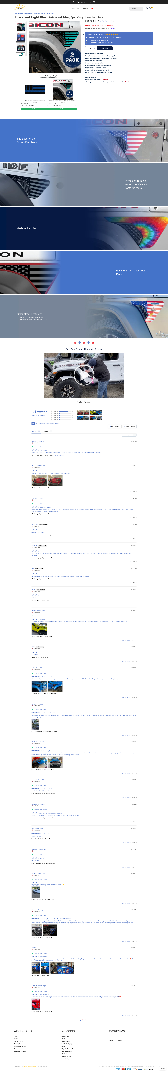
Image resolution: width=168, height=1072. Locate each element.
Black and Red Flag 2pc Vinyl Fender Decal (42, 769)
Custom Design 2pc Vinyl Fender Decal (41, 455)
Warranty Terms (18, 1041)
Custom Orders (66, 1041)
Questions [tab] (46, 431)
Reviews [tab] (34, 431)
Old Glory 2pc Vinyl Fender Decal (40, 488)
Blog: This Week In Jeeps (68, 1049)
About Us (64, 1038)
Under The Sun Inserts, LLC (30, 1066)
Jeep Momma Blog (67, 1051)
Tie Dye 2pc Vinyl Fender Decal (39, 657)
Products (75, 8)
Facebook (114, 1036)
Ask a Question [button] (115, 426)
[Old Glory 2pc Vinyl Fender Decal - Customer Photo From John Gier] (80, 412)
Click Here (105, 79)
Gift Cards (64, 1054)
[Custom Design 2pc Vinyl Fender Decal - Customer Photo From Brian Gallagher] (93, 412)
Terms (16, 1049)
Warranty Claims (18, 1043)
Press (63, 1046)
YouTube (117, 1036)
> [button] (91, 1020)
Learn (85, 8)
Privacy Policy (65, 1036)
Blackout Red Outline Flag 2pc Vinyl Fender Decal (44, 818)
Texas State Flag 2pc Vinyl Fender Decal (41, 839)
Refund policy (65, 1059)
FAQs (15, 1036)
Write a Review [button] (130, 426)
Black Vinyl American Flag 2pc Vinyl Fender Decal (44, 731)
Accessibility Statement (20, 1051)
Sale (93, 8)
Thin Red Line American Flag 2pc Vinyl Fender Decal (44, 535)
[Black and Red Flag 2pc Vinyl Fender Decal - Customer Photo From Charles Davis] (93, 418)
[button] (133, 459)
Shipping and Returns (20, 1046)
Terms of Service (66, 1056)
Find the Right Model (111, 34)
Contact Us (17, 1038)
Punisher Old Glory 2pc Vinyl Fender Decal (42, 899)
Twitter (110, 1036)
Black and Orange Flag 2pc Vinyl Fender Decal (43, 793)
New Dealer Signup (67, 1043)
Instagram (121, 1036)
